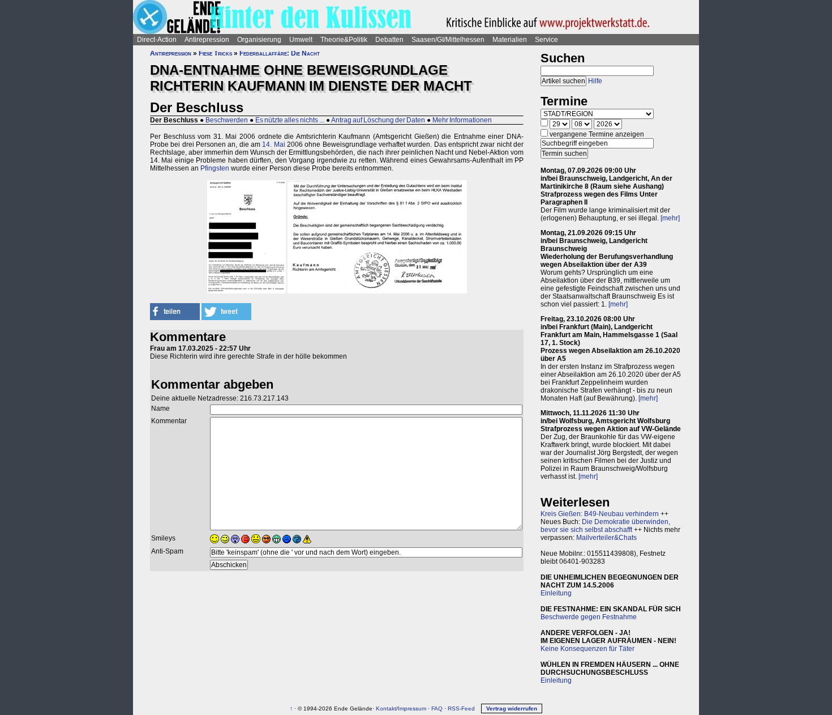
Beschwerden (226, 120)
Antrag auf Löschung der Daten (378, 120)
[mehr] (670, 218)
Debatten (389, 40)
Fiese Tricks (215, 53)
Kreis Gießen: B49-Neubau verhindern (600, 514)
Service (546, 40)
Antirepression (207, 40)
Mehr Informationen (462, 120)
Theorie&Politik (343, 40)
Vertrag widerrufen (511, 708)
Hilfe (595, 81)
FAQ (437, 708)
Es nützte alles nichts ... (289, 120)
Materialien (509, 40)
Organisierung (259, 40)
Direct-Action (157, 40)
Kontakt (386, 708)
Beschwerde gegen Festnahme (589, 617)
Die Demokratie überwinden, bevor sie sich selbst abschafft (605, 526)
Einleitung (556, 593)
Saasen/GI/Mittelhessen (447, 40)
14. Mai (273, 144)
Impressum (412, 708)
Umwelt (300, 40)
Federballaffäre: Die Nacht (279, 53)
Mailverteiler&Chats (606, 538)
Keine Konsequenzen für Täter (587, 649)
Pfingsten (214, 168)
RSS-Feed (461, 708)
